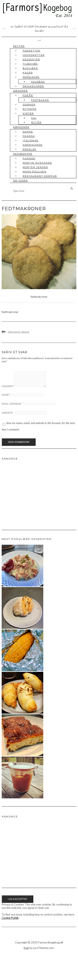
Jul (34, 117)
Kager (28, 72)
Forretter (31, 50)
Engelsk (29, 149)
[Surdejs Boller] (22, 627)
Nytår (36, 122)
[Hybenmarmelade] (22, 797)
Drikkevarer (33, 86)
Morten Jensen (35, 167)
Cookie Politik (10, 917)
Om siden (20, 180)
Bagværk (30, 68)
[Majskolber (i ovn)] (22, 670)
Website (7, 412)
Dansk (28, 131)
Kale (26, 948)
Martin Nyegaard (37, 162)
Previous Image (19, 331)
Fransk (29, 136)
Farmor (29, 158)
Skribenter (22, 153)
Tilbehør (30, 63)
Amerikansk (33, 144)
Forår (28, 95)
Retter (19, 46)
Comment (8, 386)
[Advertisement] (33, 490)
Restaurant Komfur (40, 176)
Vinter (28, 113)
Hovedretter (34, 55)
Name (6, 394)
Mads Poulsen (34, 171)
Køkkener (21, 127)
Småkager (31, 77)
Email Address (11, 403)
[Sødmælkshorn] (22, 712)
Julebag (38, 81)
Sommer (29, 104)
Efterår (30, 109)
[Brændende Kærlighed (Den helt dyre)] (22, 585)
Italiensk (30, 140)
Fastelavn (40, 100)
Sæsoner (20, 90)
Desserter (31, 59)
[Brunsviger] (22, 755)
